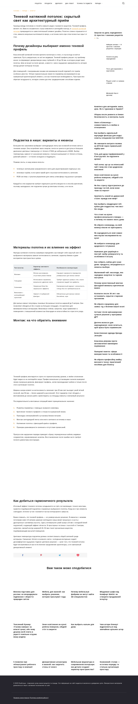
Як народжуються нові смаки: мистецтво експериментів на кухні (108, 235)
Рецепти (38, 3)
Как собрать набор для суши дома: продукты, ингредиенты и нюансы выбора (109, 264)
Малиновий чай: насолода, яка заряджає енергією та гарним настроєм (108, 275)
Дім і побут (69, 3)
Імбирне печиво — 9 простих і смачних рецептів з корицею (114, 46)
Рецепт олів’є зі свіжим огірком (115, 82)
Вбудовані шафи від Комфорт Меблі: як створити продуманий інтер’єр (110, 595)
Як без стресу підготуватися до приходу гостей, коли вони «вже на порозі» (109, 187)
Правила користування (21, 698)
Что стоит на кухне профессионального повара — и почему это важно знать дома (109, 217)
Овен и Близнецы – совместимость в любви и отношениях (106, 125)
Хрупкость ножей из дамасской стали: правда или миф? (109, 197)
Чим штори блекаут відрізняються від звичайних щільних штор (111, 626)
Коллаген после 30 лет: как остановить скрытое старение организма (108, 296)
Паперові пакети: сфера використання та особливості (108, 353)
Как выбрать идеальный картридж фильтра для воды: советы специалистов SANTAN (108, 135)
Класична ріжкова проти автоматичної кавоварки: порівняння (106, 343)
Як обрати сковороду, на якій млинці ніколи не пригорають (108, 226)
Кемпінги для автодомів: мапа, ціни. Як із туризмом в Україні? (108, 107)
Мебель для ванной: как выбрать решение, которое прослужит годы (54, 594)
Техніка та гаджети (84, 3)
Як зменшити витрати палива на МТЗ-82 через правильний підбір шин (108, 146)
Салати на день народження (112, 58)
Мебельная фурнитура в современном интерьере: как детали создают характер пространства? (83, 665)
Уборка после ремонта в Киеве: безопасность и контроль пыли (109, 116)
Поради (98, 3)
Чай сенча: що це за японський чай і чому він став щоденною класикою (109, 166)
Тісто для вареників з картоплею (114, 70)
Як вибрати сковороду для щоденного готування (106, 245)
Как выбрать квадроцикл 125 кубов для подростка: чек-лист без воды (108, 206)
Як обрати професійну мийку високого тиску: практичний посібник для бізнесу (108, 362)
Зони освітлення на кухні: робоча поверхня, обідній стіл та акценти (108, 177)
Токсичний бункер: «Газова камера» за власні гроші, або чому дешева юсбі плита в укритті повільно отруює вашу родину (25, 630)
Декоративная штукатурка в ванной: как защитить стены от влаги (54, 664)
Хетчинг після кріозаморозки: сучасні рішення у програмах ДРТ (108, 314)
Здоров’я (58, 3)
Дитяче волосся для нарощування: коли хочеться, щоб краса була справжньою (108, 325)
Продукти (48, 3)
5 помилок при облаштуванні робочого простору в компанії (24, 664)
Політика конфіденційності (39, 698)
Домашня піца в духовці (112, 94)
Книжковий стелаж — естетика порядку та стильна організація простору (110, 665)
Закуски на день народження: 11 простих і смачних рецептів (108, 34)
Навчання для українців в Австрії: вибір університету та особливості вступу (108, 254)
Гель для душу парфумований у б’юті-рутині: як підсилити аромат (109, 156)
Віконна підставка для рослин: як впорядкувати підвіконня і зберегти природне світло (25, 595)
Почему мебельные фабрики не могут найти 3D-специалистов (82, 594)
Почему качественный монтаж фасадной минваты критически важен (109, 285)
